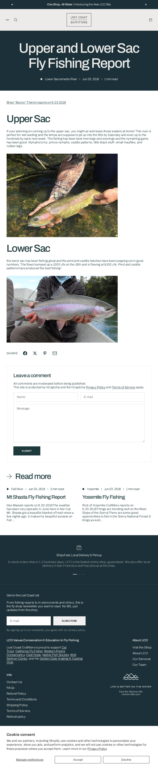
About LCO (140, 653)
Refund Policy (16, 693)
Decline (126, 759)
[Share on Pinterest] (44, 353)
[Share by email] (54, 353)
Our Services (141, 659)
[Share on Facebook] (25, 353)
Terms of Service (123, 387)
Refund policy (16, 716)
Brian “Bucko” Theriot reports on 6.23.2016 (36, 102)
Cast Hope (33, 654)
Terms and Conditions (22, 699)
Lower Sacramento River (61, 79)
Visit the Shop (141, 647)
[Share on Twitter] (35, 353)
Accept (78, 759)
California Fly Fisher (29, 651)
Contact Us (14, 682)
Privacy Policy (97, 748)
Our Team (139, 664)
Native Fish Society (55, 654)
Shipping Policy (17, 705)
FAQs (11, 687)
